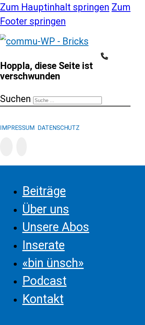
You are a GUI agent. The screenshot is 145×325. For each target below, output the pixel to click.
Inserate (43, 245)
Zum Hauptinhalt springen (54, 7)
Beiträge (44, 191)
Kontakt (43, 299)
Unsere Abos (55, 227)
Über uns (45, 209)
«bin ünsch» (53, 263)
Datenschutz (59, 127)
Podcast (44, 281)
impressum (18, 127)
